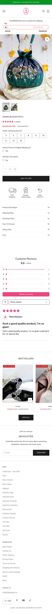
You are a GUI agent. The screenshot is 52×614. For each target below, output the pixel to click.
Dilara (17, 406)
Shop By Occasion (10, 501)
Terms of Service (9, 563)
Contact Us (7, 551)
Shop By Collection (10, 505)
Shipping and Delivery (11, 567)
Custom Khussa (9, 518)
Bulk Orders (7, 547)
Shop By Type (8, 492)
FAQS (5, 576)
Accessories (7, 509)
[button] (8, 121)
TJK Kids (6, 522)
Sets (4, 475)
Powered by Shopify (34, 608)
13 (21, 141)
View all (26, 417)
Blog (4, 580)
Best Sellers (7, 484)
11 (6, 141)
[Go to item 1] (6, 107)
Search (5, 534)
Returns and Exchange (11, 572)
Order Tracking (8, 555)
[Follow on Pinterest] (17, 600)
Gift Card (6, 530)
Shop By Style (8, 497)
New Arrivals (8, 480)
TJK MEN (6, 526)
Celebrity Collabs (9, 513)
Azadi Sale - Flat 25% (11, 471)
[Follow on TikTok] (30, 600)
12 (13, 141)
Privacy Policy (8, 559)
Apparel (6, 488)
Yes (6, 151)
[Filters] (5, 302)
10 (43, 135)
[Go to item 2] (14, 107)
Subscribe (41, 452)
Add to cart (26, 178)
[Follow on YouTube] (23, 600)
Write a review (26, 294)
